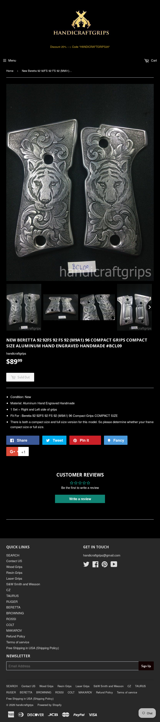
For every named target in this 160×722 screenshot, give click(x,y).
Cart (153, 60)
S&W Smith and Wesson (23, 584)
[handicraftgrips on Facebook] (95, 565)
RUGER (12, 601)
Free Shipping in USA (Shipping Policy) (32, 648)
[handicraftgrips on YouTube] (114, 565)
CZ (8, 590)
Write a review (80, 498)
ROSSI (11, 619)
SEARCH (12, 555)
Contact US (14, 561)
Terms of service (17, 642)
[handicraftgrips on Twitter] (86, 565)
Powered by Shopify (50, 705)
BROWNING (15, 613)
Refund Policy (15, 636)
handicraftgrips (25, 705)
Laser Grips (14, 578)
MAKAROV (14, 630)
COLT (10, 624)
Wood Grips (14, 566)
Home (9, 71)
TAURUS (12, 595)
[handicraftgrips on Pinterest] (104, 565)
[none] (23, 307)
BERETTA (13, 607)
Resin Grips (14, 572)
